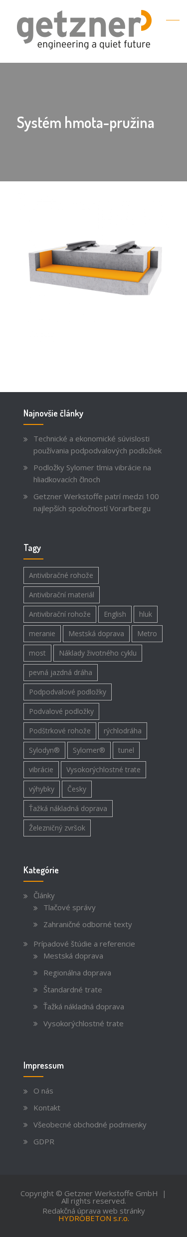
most (37, 653)
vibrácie (41, 769)
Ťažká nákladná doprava (68, 808)
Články (44, 895)
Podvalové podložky (61, 711)
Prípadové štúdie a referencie (84, 944)
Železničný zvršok (57, 827)
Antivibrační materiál (61, 594)
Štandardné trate (72, 989)
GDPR (43, 1141)
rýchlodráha (123, 730)
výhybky (41, 789)
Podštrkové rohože (60, 730)
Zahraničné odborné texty (87, 924)
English (115, 614)
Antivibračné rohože (61, 575)
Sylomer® (89, 750)
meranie (42, 633)
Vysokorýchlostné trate (103, 769)
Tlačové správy (69, 907)
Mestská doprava (96, 633)
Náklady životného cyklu (98, 653)
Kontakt (46, 1107)
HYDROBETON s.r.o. (93, 1218)
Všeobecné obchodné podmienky (90, 1124)
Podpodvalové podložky (67, 691)
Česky (76, 789)
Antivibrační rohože (60, 614)
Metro (147, 633)
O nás (43, 1091)
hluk (145, 614)
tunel (126, 750)
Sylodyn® (44, 750)
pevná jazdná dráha (60, 672)
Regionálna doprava (77, 972)
